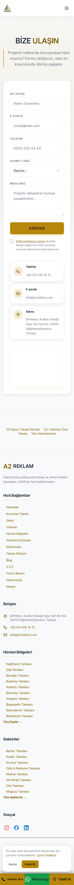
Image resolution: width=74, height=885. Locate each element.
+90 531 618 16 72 (22, 627)
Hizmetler (12, 507)
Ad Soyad (17, 93)
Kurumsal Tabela (17, 513)
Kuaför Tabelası (16, 756)
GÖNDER (37, 228)
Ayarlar (13, 864)
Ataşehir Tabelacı (17, 698)
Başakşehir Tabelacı (19, 704)
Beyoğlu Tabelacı (17, 675)
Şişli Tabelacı (14, 669)
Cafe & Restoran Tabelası (23, 768)
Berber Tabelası (16, 751)
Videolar (11, 527)
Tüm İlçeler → (12, 722)
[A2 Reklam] (7, 8)
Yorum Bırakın (15, 573)
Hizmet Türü (20, 161)
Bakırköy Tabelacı (18, 693)
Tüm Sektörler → (15, 797)
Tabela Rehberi (16, 553)
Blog (9, 560)
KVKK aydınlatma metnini (30, 241)
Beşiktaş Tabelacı (18, 681)
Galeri (10, 520)
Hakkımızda (14, 580)
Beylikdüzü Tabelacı (19, 716)
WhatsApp (40, 879)
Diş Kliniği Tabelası (18, 780)
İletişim (10, 586)
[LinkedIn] (26, 827)
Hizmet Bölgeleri (17, 533)
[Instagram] (6, 827)
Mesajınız (18, 183)
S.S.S (9, 566)
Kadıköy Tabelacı (17, 687)
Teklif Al (64, 879)
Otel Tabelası (15, 785)
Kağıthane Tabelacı (19, 664)
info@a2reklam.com (23, 634)
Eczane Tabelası (17, 762)
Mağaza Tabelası (17, 791)
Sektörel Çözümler (18, 540)
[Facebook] (16, 827)
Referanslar (13, 547)
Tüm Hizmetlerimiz (43, 433)
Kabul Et (30, 864)
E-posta (16, 116)
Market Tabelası (17, 774)
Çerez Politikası (46, 855)
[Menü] (66, 8)
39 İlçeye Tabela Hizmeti (23, 429)
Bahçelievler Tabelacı (20, 710)
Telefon (16, 138)
